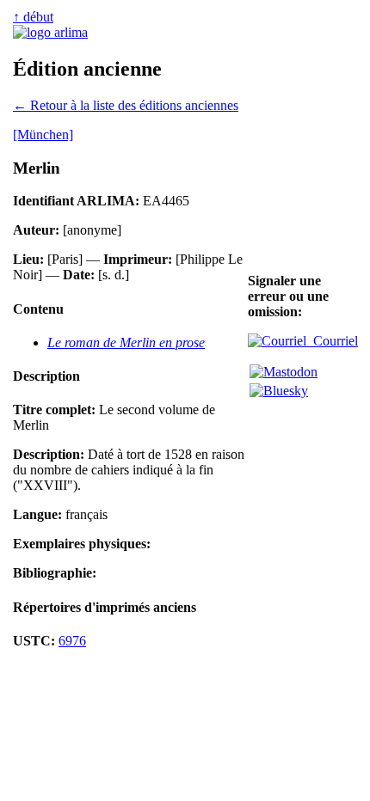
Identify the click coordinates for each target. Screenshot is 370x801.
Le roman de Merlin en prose (126, 342)
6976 (72, 640)
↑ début (33, 16)
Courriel (332, 340)
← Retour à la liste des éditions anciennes (125, 105)
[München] (43, 134)
